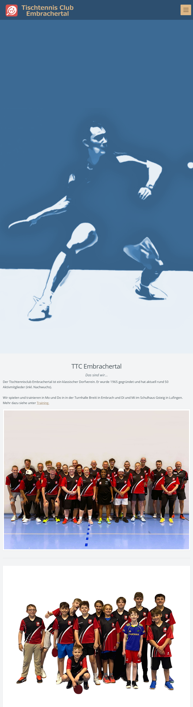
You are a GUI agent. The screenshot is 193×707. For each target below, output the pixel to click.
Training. (43, 402)
